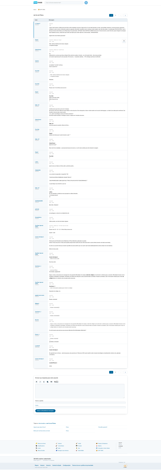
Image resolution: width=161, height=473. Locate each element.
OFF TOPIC (42, 9)
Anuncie (48, 465)
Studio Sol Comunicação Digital (125, 466)
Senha (36, 405)
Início (35, 9)
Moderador (37, 347)
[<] (121, 15)
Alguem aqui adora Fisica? (40, 427)
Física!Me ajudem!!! (102, 427)
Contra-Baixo (61, 445)
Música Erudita (41, 450)
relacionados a (47, 423)
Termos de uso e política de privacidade (82, 465)
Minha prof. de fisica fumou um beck (42, 430)
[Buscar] (86, 2)
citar (50, 25)
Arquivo (42, 465)
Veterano (37, 24)
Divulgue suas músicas (63, 450)
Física (67, 427)
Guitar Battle (81, 450)
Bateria (99, 445)
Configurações (66, 465)
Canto (39, 448)
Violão (79, 443)
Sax (79, 448)
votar (53, 41)
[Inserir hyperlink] (47, 382)
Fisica (67, 430)
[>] (125, 15)
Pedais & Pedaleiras (103, 443)
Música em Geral (42, 443)
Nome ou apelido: (39, 400)
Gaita (59, 448)
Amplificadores (41, 445)
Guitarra (60, 443)
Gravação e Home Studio (104, 448)
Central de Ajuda (56, 465)
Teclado (80, 445)
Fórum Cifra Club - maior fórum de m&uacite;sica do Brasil (38, 2)
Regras (36, 465)
